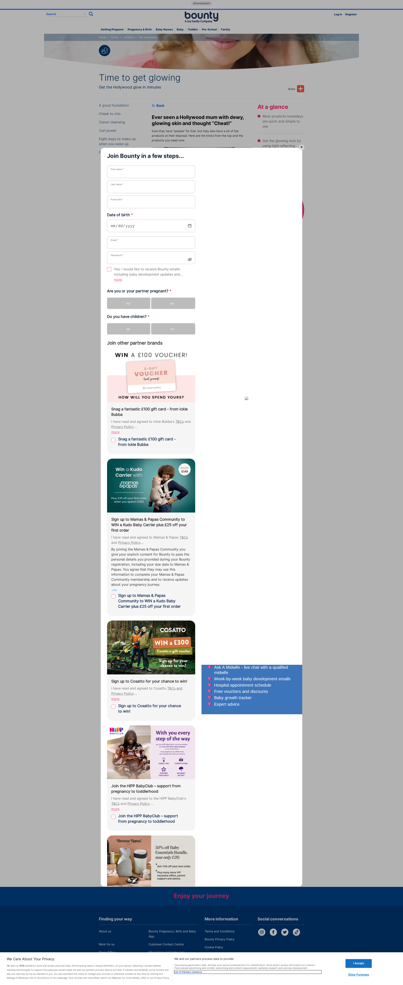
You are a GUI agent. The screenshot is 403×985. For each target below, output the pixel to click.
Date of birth (120, 215)
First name (117, 169)
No (128, 303)
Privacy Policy (122, 427)
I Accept (358, 963)
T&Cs (179, 422)
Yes (172, 303)
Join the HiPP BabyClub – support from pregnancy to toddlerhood (148, 819)
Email (115, 240)
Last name (117, 184)
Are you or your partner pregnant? (139, 291)
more (118, 280)
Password (117, 255)
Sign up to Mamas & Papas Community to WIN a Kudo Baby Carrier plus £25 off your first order (149, 601)
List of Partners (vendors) (188, 972)
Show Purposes (358, 974)
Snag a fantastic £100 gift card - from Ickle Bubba (147, 442)
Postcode (117, 199)
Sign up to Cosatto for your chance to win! (149, 708)
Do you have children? (128, 316)
